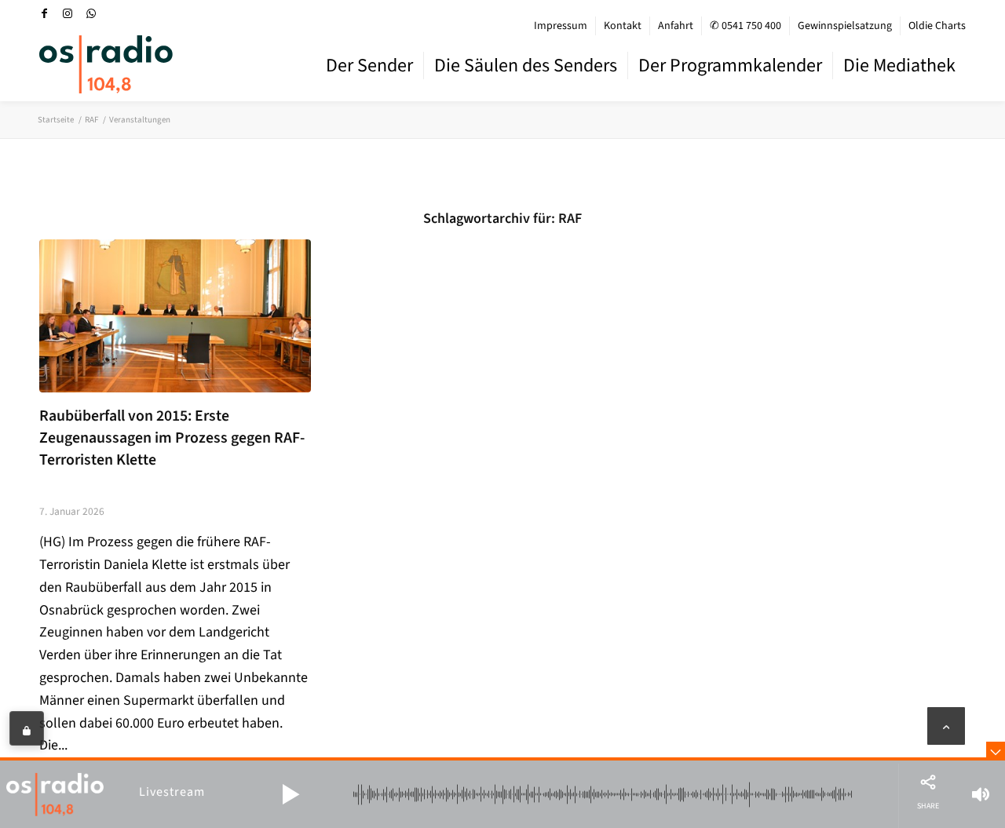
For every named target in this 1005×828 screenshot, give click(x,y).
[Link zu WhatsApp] (91, 13)
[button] (290, 794)
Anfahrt (675, 26)
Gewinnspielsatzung (845, 26)
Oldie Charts (937, 26)
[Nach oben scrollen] (946, 726)
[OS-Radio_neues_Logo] (106, 64)
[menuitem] (561, 25)
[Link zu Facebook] (44, 13)
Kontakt (622, 26)
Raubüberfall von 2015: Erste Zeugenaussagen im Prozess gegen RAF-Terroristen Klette (172, 437)
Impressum (560, 26)
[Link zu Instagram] (67, 13)
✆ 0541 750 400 (745, 26)
